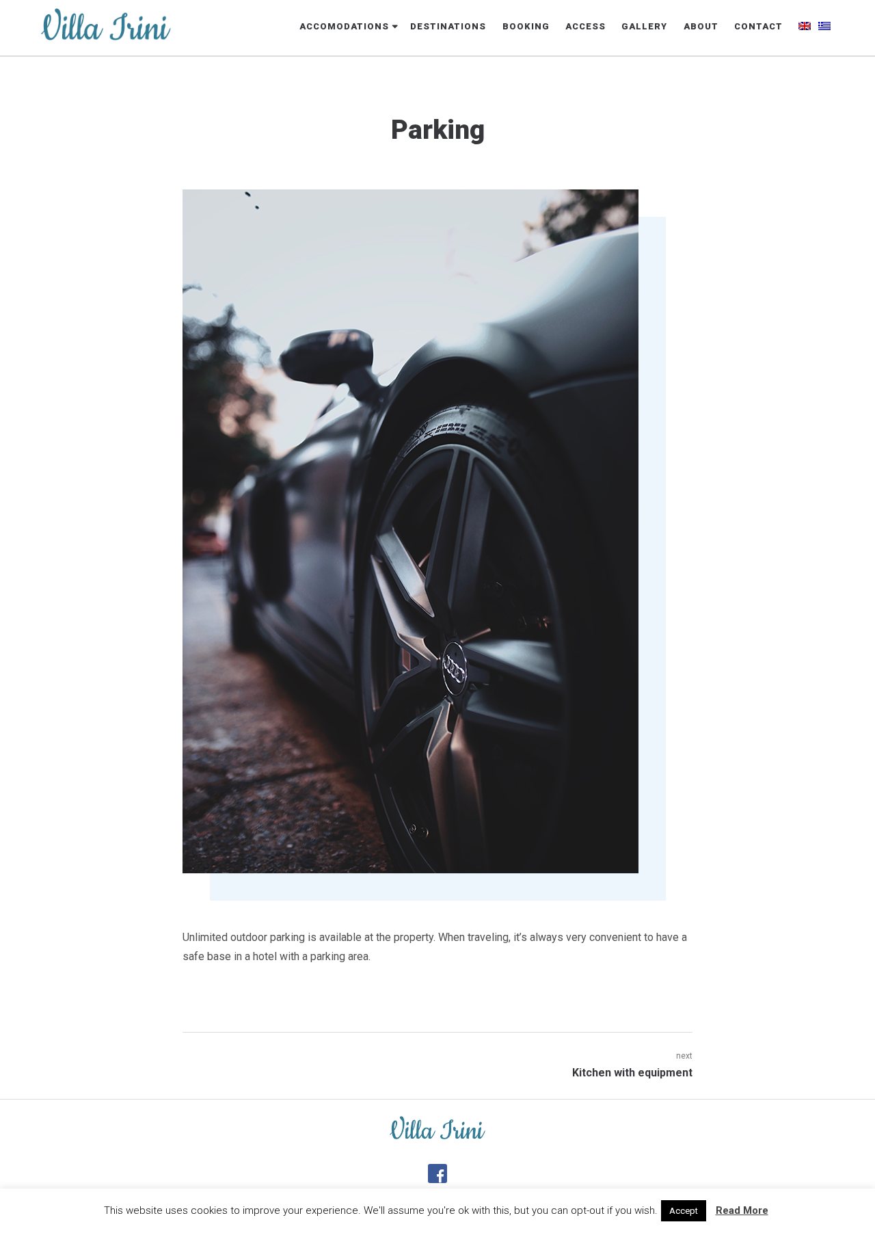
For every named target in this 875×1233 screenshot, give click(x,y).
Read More (742, 1210)
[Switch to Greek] (824, 27)
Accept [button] (683, 1211)
